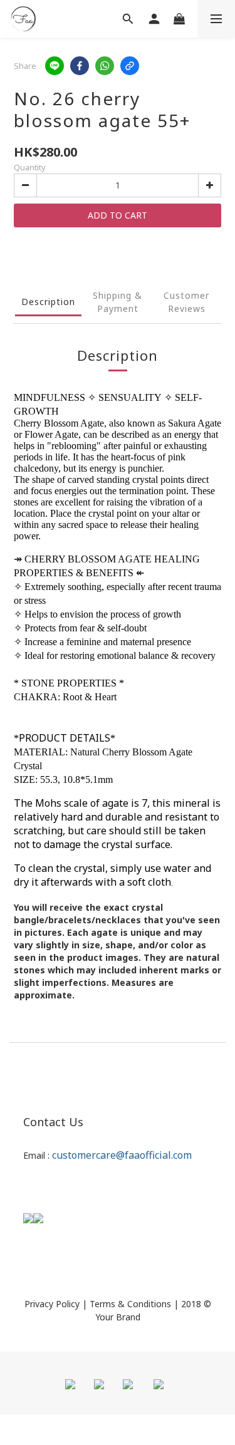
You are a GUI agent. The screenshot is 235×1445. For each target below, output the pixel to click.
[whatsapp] (104, 65)
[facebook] (79, 65)
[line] (54, 65)
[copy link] (129, 65)
